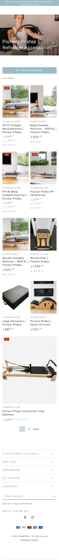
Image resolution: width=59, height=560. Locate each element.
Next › (36, 429)
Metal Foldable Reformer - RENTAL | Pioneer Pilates (43, 129)
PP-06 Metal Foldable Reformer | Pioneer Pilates (14, 195)
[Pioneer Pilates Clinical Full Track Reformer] (29, 370)
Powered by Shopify (29, 540)
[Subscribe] (55, 496)
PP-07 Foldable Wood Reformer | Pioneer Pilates (13, 129)
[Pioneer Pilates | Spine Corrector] (43, 297)
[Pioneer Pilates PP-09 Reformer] (43, 168)
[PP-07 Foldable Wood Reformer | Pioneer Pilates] (15, 101)
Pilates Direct (25, 536)
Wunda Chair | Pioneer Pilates (39, 259)
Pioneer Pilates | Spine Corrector (40, 323)
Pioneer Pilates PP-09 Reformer (42, 193)
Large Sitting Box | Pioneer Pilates (14, 323)
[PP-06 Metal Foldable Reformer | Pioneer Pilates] (15, 168)
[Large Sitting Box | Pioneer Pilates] (15, 297)
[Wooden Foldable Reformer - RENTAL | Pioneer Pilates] (15, 234)
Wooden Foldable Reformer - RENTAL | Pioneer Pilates (15, 261)
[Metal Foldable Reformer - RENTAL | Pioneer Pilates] (43, 101)
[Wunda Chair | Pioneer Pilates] (43, 234)
